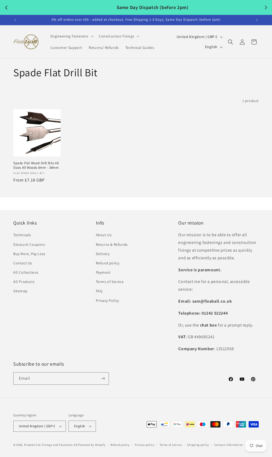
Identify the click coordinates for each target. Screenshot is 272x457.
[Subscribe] (103, 378)
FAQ (99, 291)
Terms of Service (110, 281)
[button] (71, 36)
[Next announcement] (257, 20)
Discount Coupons (29, 244)
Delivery (103, 253)
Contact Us (22, 263)
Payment (103, 272)
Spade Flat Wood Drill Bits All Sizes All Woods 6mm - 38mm (36, 165)
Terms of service (171, 445)
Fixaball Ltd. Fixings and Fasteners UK (51, 445)
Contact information (228, 445)
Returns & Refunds (112, 244)
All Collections (26, 272)
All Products (24, 281)
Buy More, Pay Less (29, 253)
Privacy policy (144, 445)
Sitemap (20, 291)
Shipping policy (198, 445)
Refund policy (108, 263)
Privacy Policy (107, 300)
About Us (104, 234)
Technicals (22, 234)
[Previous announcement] (15, 20)
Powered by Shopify (91, 445)
